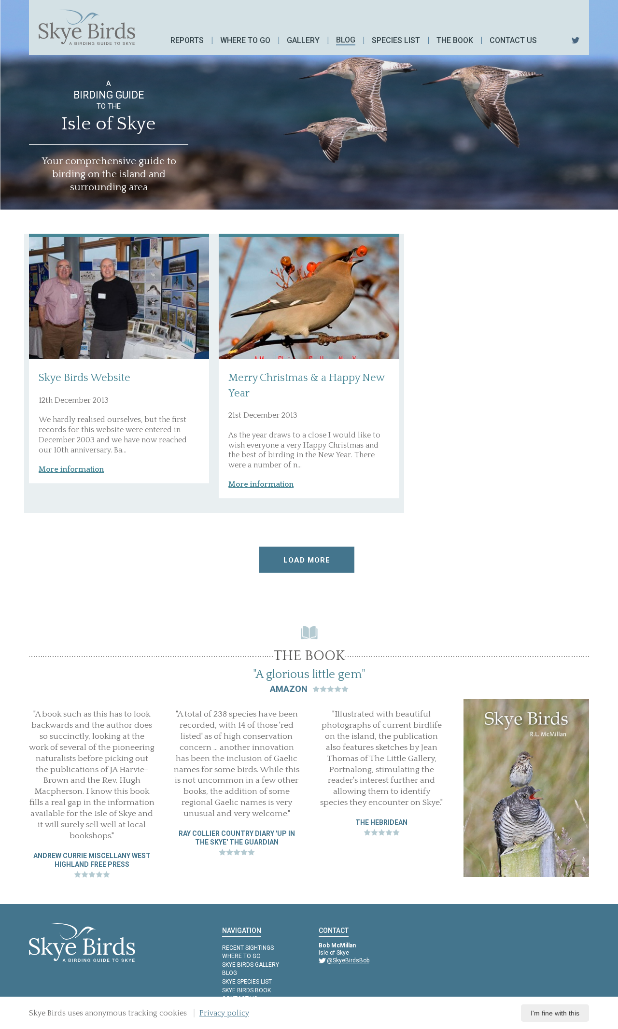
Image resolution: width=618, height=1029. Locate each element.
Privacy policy (224, 1013)
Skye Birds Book (246, 990)
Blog (345, 39)
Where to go (245, 40)
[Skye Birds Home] (87, 27)
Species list (396, 40)
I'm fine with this (555, 1013)
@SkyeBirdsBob (348, 960)
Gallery (303, 40)
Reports (187, 40)
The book (454, 40)
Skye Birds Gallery (250, 964)
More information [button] (71, 469)
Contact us (513, 40)
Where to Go (241, 956)
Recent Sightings (248, 947)
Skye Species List (247, 981)
